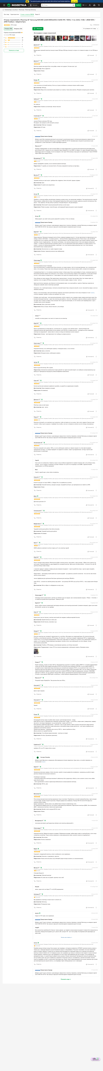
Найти (78, 5)
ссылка (92, 292)
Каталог (35, 5)
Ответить (38, 55)
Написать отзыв (14, 50)
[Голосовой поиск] (73, 5)
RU (83, 5)
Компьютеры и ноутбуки (11, 9)
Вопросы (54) (18, 28)
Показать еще (66, 979)
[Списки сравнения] (94, 5)
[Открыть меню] (4, 5)
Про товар (6, 14)
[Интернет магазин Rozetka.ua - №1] (16, 5)
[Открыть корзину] (98, 5)
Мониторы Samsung (30, 9)
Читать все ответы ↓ (66, 937)
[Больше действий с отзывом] (96, 55)
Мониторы (21, 9)
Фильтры (39, 28)
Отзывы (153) (8, 28)
